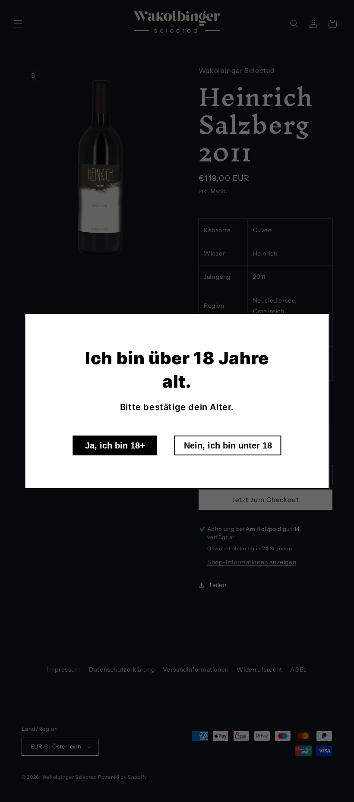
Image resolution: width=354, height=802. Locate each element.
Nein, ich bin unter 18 (228, 445)
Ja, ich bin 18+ (115, 445)
